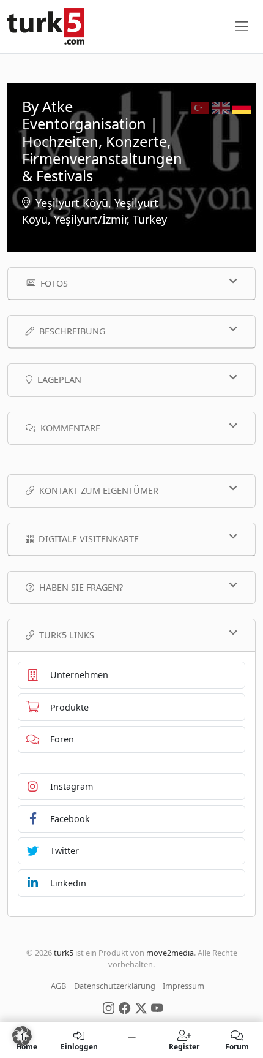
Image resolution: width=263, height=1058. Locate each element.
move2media (170, 952)
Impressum (183, 985)
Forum (237, 1046)
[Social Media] (108, 1007)
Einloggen (79, 1046)
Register (184, 1046)
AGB (58, 985)
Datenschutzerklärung (114, 985)
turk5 (63, 952)
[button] (22, 1036)
